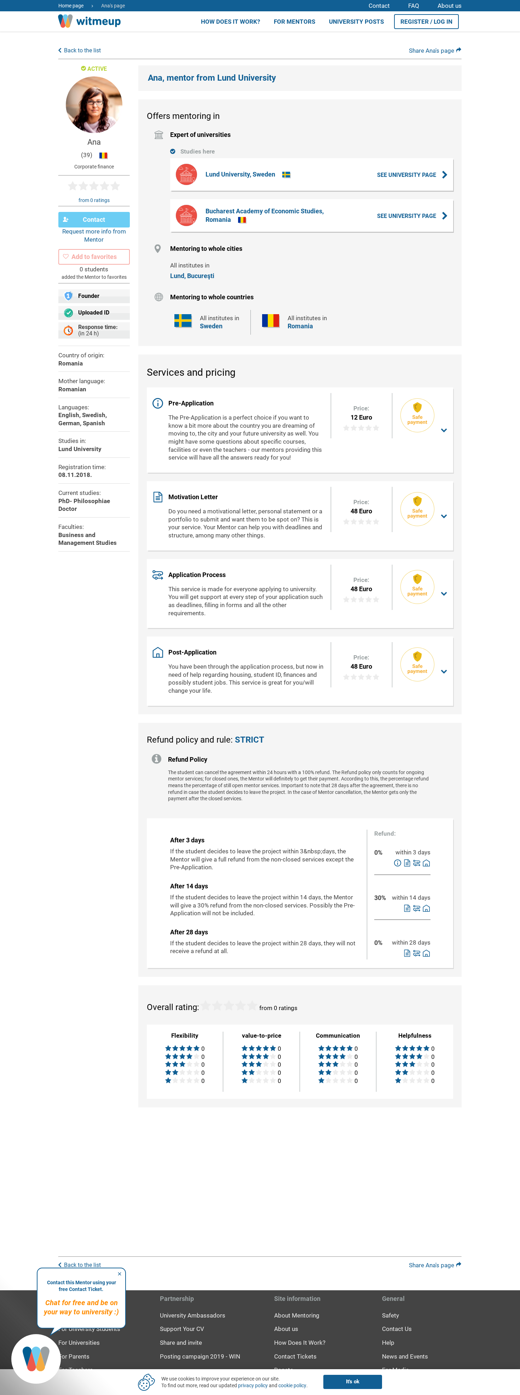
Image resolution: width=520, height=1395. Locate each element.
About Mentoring (296, 1315)
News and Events (405, 1356)
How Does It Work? (299, 1342)
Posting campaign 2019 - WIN (200, 1356)
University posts (356, 21)
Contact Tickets (295, 1356)
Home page (70, 5)
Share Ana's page (432, 50)
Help (388, 1342)
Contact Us (397, 1328)
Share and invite (181, 1342)
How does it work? (230, 21)
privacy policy (253, 1385)
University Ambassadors (192, 1315)
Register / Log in (426, 21)
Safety (390, 1315)
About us (450, 5)
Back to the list (82, 50)
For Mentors (294, 21)
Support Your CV (182, 1328)
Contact (379, 5)
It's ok (352, 1381)
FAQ (413, 5)
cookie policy (292, 1385)
